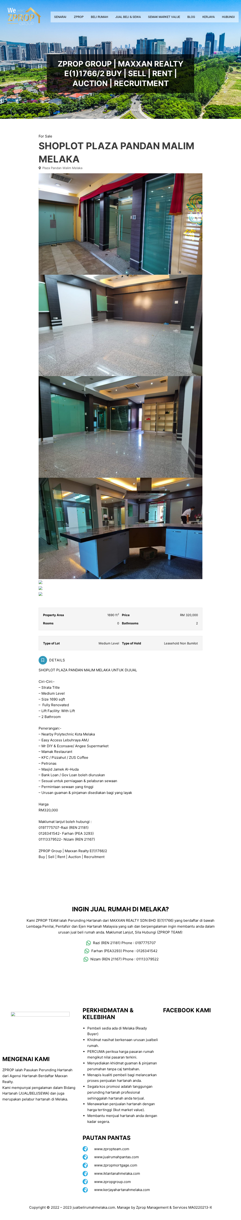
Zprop (79, 17)
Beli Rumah (99, 17)
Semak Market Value (164, 17)
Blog (191, 17)
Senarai (60, 17)
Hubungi (228, 17)
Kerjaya (208, 17)
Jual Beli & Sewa (128, 17)
